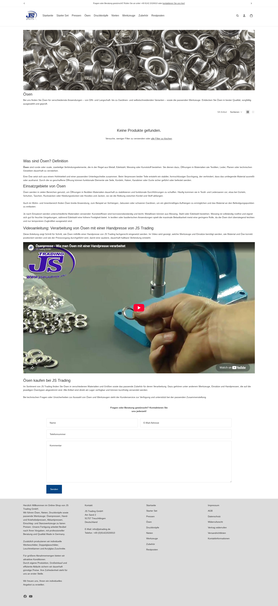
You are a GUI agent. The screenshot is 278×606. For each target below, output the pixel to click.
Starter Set (151, 510)
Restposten (152, 549)
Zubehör (150, 544)
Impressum (213, 505)
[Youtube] (31, 596)
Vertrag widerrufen (217, 527)
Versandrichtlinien (217, 533)
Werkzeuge (152, 538)
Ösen (149, 522)
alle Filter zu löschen (161, 138)
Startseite (151, 505)
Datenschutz (214, 516)
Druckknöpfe (152, 527)
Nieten (149, 533)
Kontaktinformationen (219, 538)
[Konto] (244, 15)
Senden (54, 489)
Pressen (150, 516)
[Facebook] (25, 596)
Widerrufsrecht (215, 522)
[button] (236, 112)
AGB (210, 510)
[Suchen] (237, 15)
